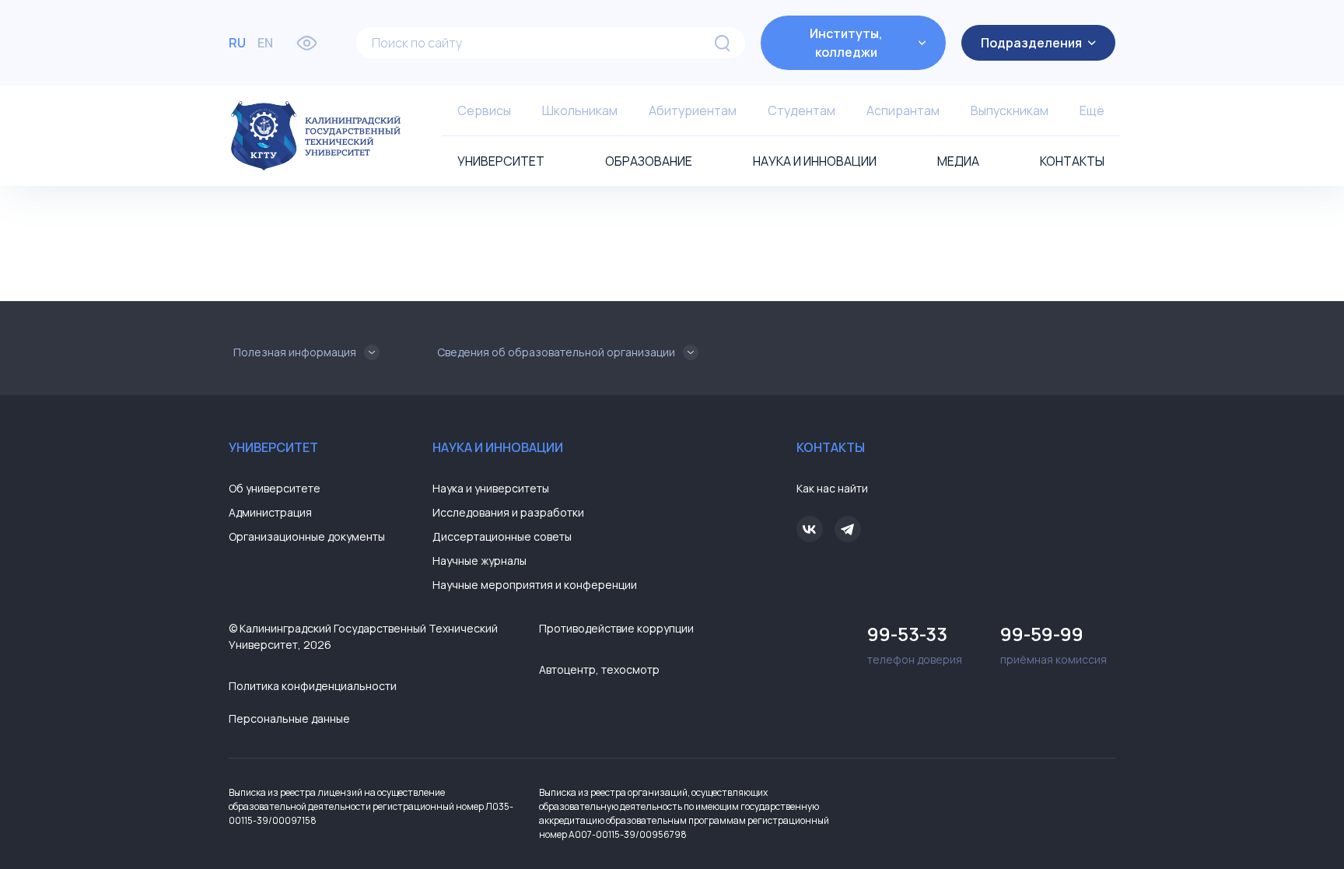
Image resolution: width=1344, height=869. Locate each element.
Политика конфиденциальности (313, 685)
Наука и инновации (815, 161)
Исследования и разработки (508, 512)
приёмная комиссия (1053, 644)
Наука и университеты (490, 488)
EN (265, 42)
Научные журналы (479, 560)
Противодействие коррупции (616, 628)
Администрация (270, 512)
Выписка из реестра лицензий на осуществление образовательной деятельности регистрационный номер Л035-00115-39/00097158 (371, 806)
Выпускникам (1009, 110)
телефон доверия (914, 644)
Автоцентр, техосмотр (599, 669)
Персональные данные (289, 718)
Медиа (958, 161)
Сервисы (484, 110)
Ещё (1092, 110)
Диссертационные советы (502, 536)
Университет (500, 161)
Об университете (274, 488)
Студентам (801, 110)
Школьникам (580, 110)
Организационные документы (307, 536)
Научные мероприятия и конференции (534, 584)
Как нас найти (832, 488)
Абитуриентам (693, 110)
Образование (648, 161)
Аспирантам (903, 110)
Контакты (1072, 161)
